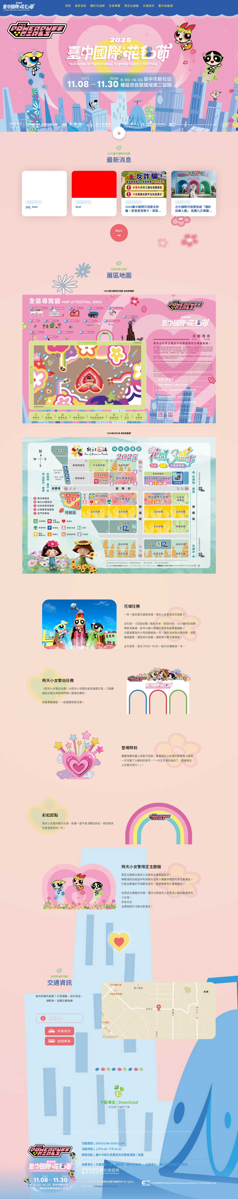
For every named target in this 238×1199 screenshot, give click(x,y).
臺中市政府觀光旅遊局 (173, 1164)
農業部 (119, 1164)
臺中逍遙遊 (165, 6)
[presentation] (6, 72)
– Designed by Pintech (105, 1186)
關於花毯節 (97, 6)
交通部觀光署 (104, 1164)
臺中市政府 (134, 1164)
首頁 (68, 6)
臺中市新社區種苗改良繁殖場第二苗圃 (120, 1154)
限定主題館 (131, 6)
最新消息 (80, 6)
